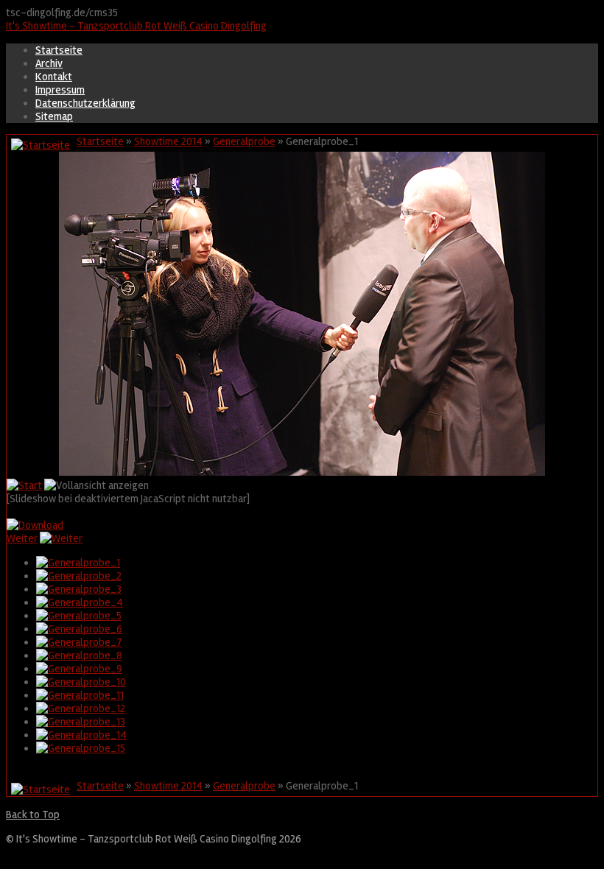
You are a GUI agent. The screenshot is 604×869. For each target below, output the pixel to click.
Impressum (60, 89)
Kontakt (53, 76)
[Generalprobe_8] (79, 655)
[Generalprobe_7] (79, 642)
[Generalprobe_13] (80, 721)
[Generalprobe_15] (80, 748)
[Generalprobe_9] (79, 668)
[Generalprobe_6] (79, 629)
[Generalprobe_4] (79, 602)
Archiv (49, 63)
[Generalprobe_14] (81, 735)
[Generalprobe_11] (80, 695)
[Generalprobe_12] (80, 708)
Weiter (22, 538)
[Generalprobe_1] (78, 562)
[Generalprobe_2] (79, 576)
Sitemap (54, 116)
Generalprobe (244, 141)
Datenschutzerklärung (85, 103)
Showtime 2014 (168, 141)
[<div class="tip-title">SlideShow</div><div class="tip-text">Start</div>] (24, 485)
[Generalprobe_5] (79, 615)
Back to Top (33, 814)
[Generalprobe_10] (81, 682)
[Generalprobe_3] (79, 589)
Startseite (58, 50)
